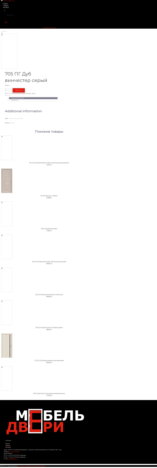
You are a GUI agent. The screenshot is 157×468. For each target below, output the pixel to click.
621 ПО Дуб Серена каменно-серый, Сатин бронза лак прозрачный (49, 162)
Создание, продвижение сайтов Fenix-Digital (31, 466)
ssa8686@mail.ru (13, 459)
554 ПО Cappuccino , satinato (49, 195)
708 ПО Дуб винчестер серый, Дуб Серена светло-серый (49, 261)
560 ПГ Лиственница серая (49, 228)
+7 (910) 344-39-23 (49, 27)
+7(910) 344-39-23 (14, 451)
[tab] (33, 98)
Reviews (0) (14, 100)
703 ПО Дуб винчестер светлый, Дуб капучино (49, 294)
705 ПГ (34, 93)
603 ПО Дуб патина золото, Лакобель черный (49, 327)
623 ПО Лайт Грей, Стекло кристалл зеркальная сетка (49, 393)
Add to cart (19, 90)
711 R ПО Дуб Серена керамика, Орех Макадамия (49, 360)
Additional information (17, 98)
